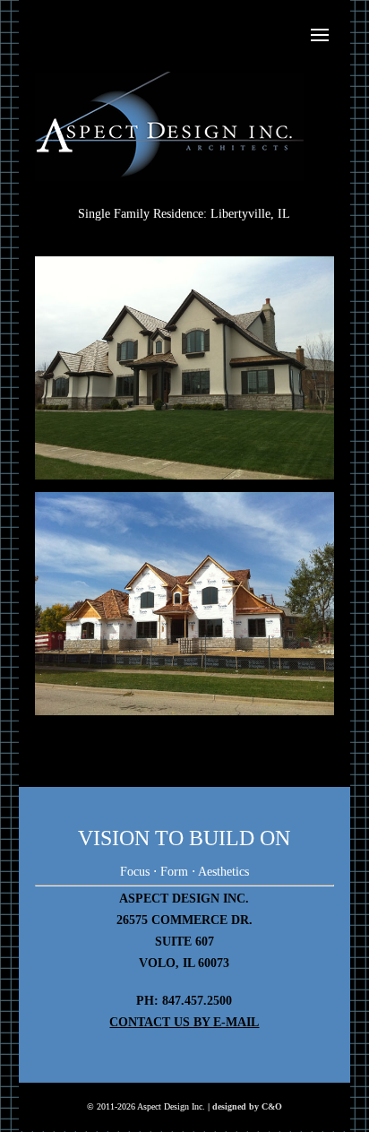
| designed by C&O (245, 1106)
